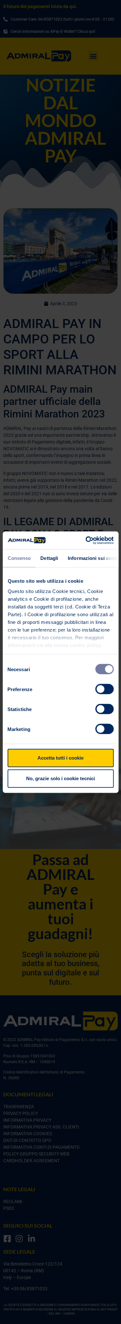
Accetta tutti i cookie (60, 758)
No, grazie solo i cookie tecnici (60, 778)
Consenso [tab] (19, 558)
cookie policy (85, 645)
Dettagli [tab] (49, 558)
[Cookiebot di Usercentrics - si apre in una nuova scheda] (86, 540)
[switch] (104, 689)
